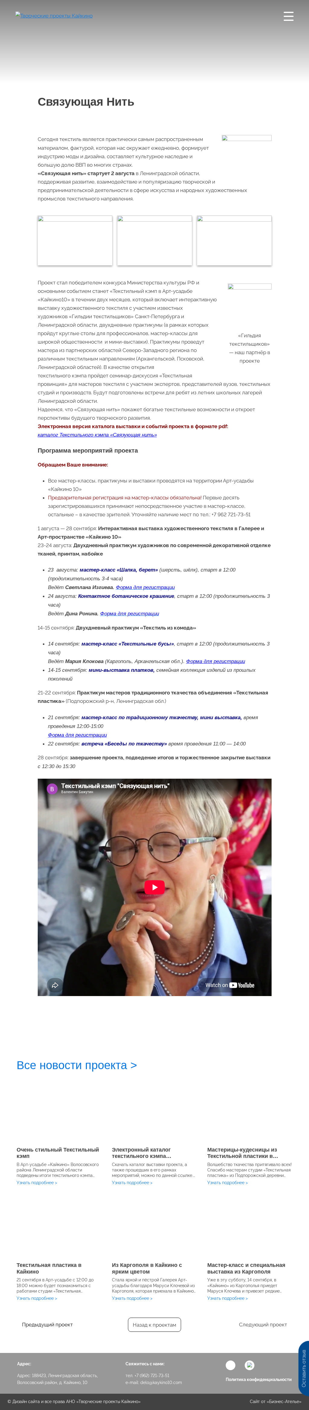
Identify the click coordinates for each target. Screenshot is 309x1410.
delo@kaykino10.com (161, 1382)
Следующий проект (263, 1325)
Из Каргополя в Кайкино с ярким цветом (147, 1268)
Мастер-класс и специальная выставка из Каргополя (246, 1268)
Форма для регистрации (215, 661)
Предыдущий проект (47, 1325)
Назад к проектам (154, 1325)
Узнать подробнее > (37, 1182)
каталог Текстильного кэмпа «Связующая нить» (97, 435)
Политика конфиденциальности (259, 1379)
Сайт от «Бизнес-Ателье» (275, 1401)
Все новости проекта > (77, 1065)
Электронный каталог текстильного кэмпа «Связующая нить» (141, 1156)
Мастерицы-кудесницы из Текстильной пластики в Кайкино (242, 1156)
